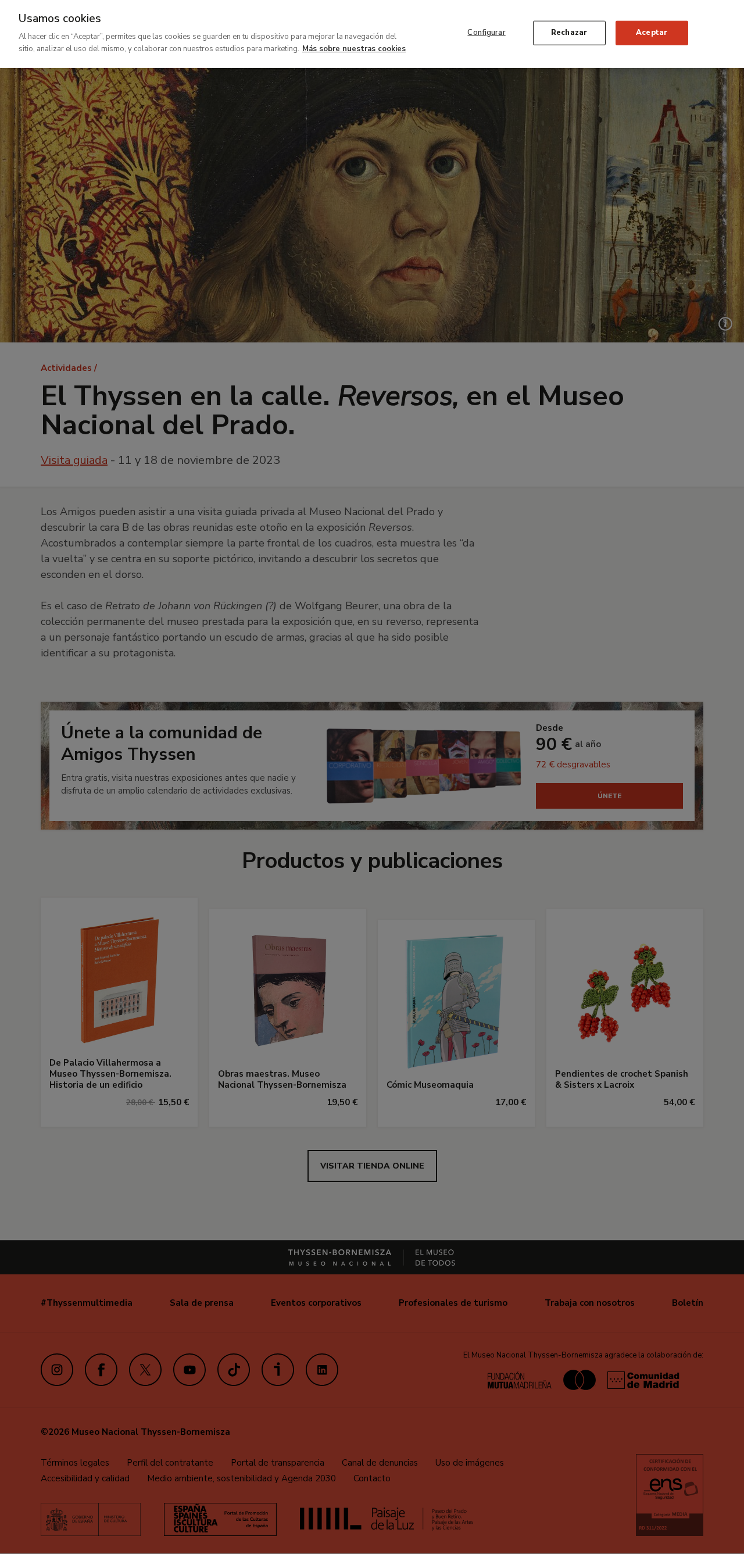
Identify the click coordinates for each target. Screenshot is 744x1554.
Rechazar (569, 32)
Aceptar (651, 32)
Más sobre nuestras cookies (354, 48)
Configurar (486, 32)
